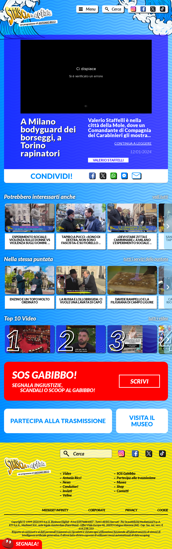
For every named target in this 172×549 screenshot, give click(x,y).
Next (168, 226)
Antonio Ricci (72, 478)
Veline (67, 495)
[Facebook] (143, 9)
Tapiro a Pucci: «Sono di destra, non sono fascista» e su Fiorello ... (81, 239)
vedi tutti (160, 197)
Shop (120, 486)
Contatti (122, 491)
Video (67, 473)
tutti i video (158, 318)
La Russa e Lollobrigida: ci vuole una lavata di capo (80, 301)
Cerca (116, 9)
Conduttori (70, 486)
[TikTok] (162, 9)
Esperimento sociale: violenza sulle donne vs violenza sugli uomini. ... (29, 239)
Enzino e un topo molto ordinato (30, 301)
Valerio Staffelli (108, 160)
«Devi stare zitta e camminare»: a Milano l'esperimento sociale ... (132, 239)
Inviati (67, 491)
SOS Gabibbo (126, 473)
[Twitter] (153, 9)
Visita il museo (142, 421)
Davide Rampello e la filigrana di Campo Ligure (132, 301)
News (67, 482)
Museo (121, 482)
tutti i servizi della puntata (145, 259)
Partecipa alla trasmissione (58, 420)
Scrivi (139, 381)
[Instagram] (133, 9)
